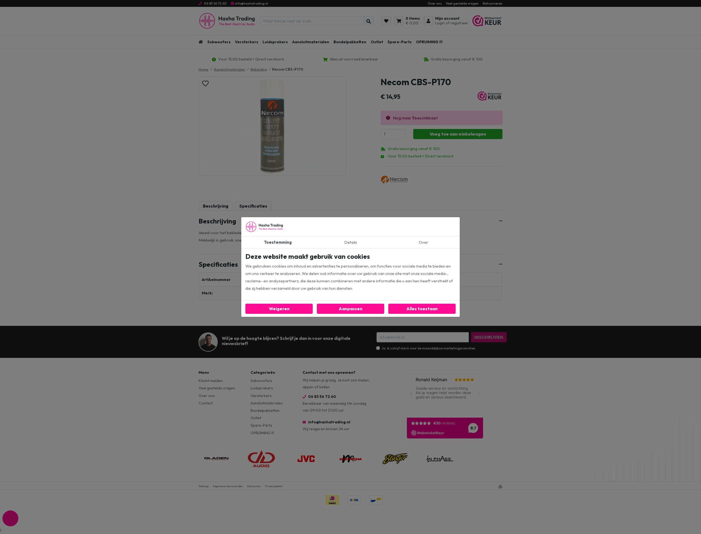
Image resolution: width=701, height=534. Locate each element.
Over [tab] (423, 242)
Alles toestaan (422, 308)
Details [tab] (350, 242)
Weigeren (279, 308)
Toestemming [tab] (278, 242)
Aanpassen (350, 308)
